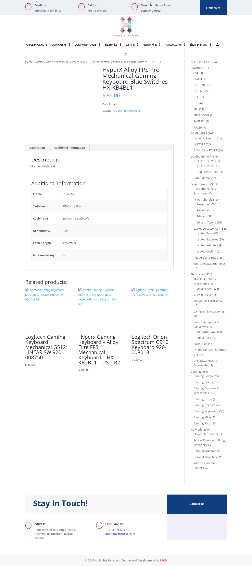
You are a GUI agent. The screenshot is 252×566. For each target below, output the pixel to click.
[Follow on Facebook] (189, 524)
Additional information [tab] (69, 147)
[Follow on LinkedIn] (205, 524)
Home (28, 62)
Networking (150, 44)
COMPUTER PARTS (85, 44)
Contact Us (197, 504)
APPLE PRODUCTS (36, 44)
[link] (55, 533)
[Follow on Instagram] (197, 524)
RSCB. (164, 560)
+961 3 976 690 (115, 530)
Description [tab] (37, 147)
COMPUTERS (58, 44)
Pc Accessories (173, 44)
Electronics (111, 44)
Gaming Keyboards (57, 62)
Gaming (129, 44)
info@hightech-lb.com (49, 10)
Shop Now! (213, 7)
